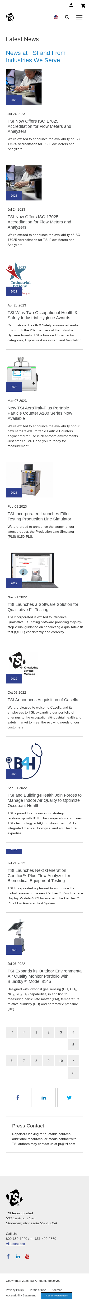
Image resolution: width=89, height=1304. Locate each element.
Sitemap (57, 1290)
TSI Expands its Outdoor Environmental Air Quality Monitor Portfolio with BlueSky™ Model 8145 (45, 976)
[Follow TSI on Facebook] (8, 1256)
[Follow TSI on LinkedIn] (18, 1256)
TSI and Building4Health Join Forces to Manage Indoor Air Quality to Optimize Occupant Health (45, 800)
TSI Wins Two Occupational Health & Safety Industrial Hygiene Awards (43, 315)
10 (61, 1061)
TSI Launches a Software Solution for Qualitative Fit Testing (43, 607)
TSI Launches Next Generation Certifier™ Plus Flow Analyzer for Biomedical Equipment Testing (39, 875)
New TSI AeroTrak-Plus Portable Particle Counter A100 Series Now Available (40, 413)
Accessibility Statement (21, 1295)
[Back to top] (83, 1298)
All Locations (15, 1244)
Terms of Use (37, 1290)
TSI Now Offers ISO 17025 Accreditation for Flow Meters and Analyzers (39, 126)
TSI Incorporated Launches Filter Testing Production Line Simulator (39, 516)
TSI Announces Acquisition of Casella (43, 699)
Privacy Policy (15, 1290)
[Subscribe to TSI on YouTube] (27, 1256)
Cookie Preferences (57, 1295)
